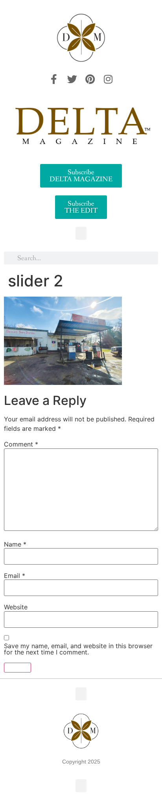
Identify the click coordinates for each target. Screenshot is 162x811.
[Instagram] (108, 79)
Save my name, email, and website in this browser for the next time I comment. (78, 649)
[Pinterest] (90, 79)
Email (14, 575)
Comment (21, 444)
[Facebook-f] (54, 79)
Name (15, 544)
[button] (81, 233)
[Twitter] (72, 79)
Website (16, 607)
